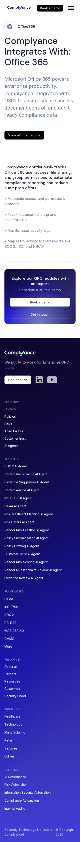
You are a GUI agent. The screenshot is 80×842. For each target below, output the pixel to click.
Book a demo (50, 8)
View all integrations (24, 135)
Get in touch (40, 314)
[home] (17, 8)
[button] (71, 8)
